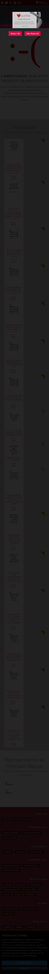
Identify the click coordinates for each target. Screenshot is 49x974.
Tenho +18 (15, 34)
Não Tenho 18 (33, 34)
